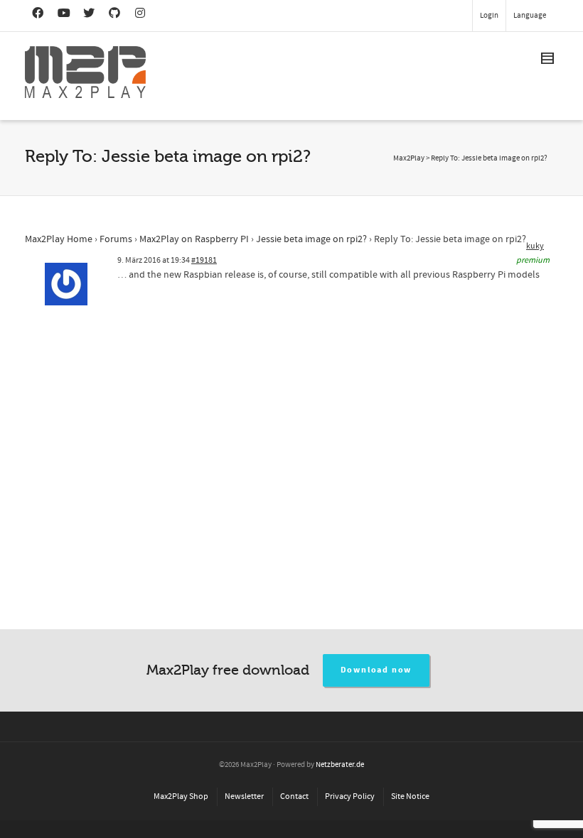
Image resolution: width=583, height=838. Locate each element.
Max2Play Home (58, 239)
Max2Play (408, 158)
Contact (294, 796)
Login (489, 16)
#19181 (204, 260)
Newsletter (244, 796)
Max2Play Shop (181, 796)
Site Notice (410, 796)
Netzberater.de (340, 765)
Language (529, 16)
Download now (376, 670)
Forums (116, 239)
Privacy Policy (350, 796)
